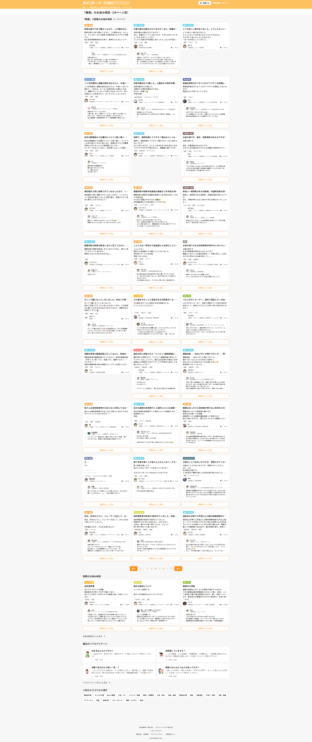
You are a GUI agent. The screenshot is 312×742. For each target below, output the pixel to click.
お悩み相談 (93, 7)
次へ (178, 568)
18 (163, 568)
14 (147, 568)
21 (171, 568)
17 (159, 568)
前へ (134, 568)
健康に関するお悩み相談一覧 (110, 7)
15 (152, 568)
